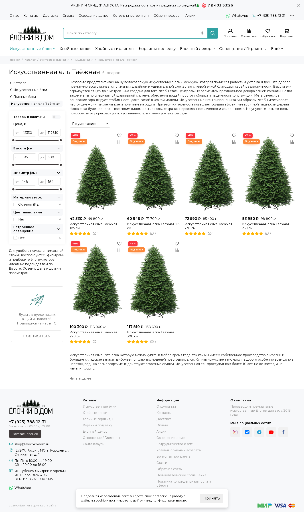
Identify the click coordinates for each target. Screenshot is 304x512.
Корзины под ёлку (157, 48)
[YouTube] (271, 432)
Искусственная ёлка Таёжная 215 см (153, 226)
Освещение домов (94, 16)
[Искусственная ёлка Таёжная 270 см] (96, 281)
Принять (211, 498)
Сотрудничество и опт (131, 16)
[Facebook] (283, 432)
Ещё (275, 48)
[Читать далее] (80, 378)
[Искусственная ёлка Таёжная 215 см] (153, 173)
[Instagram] (235, 432)
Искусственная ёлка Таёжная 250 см (266, 226)
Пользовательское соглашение (181, 475)
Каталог (30, 59)
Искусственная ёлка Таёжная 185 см (93, 226)
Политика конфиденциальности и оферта (183, 483)
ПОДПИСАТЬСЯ (37, 336)
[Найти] (212, 33)
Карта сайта (48, 505)
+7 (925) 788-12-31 (271, 16)
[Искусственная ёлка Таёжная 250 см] (268, 173)
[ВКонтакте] (247, 432)
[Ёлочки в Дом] (32, 33)
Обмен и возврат (167, 16)
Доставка (50, 16)
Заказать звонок (25, 434)
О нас (14, 16)
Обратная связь (169, 469)
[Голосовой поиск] (202, 33)
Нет (39, 219)
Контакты (31, 16)
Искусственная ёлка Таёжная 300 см (150, 334)
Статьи (161, 463)
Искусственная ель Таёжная (35, 104)
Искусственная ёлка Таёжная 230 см (208, 226)
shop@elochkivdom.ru (31, 444)
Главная (14, 59)
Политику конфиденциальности (161, 500)
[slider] (13, 140)
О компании (166, 407)
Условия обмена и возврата (178, 450)
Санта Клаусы (94, 444)
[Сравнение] (119, 142)
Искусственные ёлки (31, 48)
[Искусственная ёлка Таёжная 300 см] (153, 281)
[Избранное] (119, 135)
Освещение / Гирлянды (243, 48)
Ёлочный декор (195, 48)
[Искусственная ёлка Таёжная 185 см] (96, 173)
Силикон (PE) (39, 204)
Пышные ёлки (83, 59)
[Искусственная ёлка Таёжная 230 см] (211, 173)
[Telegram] (259, 432)
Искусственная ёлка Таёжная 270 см (93, 334)
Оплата (68, 16)
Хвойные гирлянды (114, 48)
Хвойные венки (75, 48)
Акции (190, 16)
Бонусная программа (173, 456)
